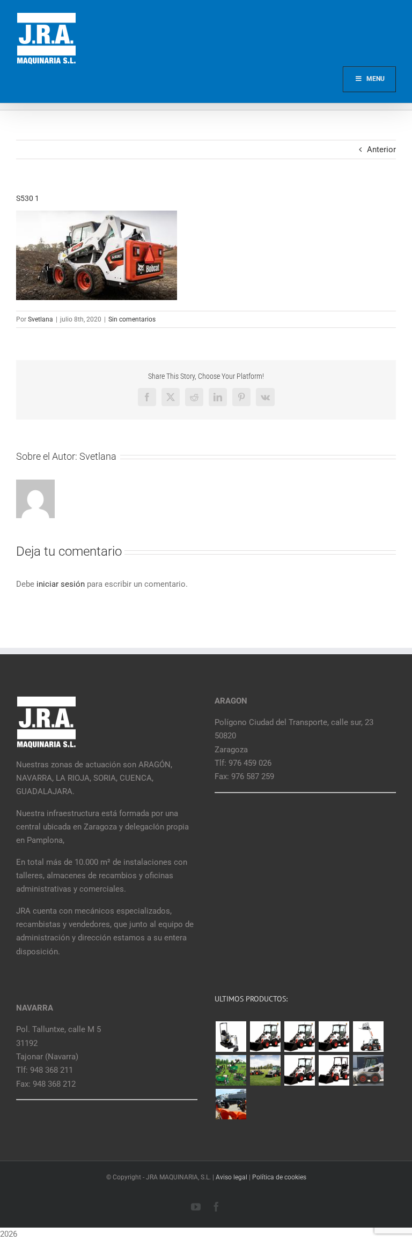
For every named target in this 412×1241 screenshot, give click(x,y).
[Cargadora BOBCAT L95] (265, 1036)
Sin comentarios (132, 319)
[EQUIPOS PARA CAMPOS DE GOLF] (231, 1070)
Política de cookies (279, 1177)
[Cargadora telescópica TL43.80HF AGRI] (231, 1104)
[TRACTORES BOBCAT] (265, 1070)
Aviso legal (231, 1177)
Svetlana (40, 319)
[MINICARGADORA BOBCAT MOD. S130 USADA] (368, 1070)
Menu (375, 79)
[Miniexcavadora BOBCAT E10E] (231, 1036)
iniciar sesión (61, 584)
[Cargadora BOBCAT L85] (299, 1036)
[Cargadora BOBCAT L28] (299, 1070)
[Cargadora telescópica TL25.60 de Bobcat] (368, 1036)
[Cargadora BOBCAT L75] (334, 1036)
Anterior (381, 149)
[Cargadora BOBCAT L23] (334, 1070)
